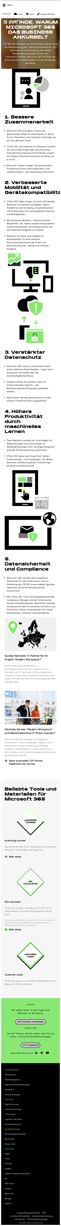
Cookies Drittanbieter (20, 1216)
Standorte (9, 1090)
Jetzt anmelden (30, 1045)
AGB (44, 1213)
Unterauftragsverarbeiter (28, 1213)
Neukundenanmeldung (15, 1134)
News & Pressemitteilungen (17, 1085)
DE (5, 22)
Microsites (9, 1139)
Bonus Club (10, 1144)
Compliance (10, 1075)
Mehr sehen (15, 856)
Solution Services (13, 1124)
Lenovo (8, 1189)
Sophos (8, 1204)
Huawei (8, 1169)
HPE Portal (9, 1184)
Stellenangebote (12, 1080)
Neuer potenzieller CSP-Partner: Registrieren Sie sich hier (26, 762)
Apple (7, 1154)
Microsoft (9, 1194)
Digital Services (12, 1104)
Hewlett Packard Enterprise (17, 1174)
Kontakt (7, 14)
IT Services (10, 1114)
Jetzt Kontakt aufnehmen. (30, 1022)
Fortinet (8, 1164)
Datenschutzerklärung (42, 1216)
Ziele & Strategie (12, 1095)
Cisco (7, 1159)
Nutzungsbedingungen (37, 1219)
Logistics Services (13, 1119)
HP (6, 1179)
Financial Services (13, 1109)
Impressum (20, 1219)
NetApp (8, 1199)
